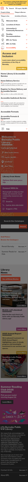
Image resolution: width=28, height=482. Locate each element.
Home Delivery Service (10, 81)
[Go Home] (2, 8)
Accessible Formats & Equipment (10, 117)
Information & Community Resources (14, 29)
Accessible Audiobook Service (13, 98)
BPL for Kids (11, 44)
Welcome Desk (12, 21)
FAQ (7, 129)
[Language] (6, 8)
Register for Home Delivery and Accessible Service (14, 90)
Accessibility (11, 48)
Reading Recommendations (13, 35)
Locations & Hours (13, 25)
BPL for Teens (11, 40)
